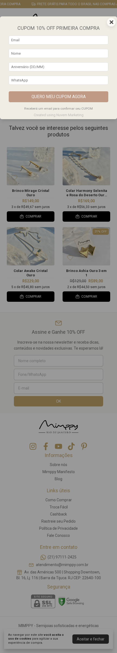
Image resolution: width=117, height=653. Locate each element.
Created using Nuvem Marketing (59, 115)
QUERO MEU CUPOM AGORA (59, 96)
